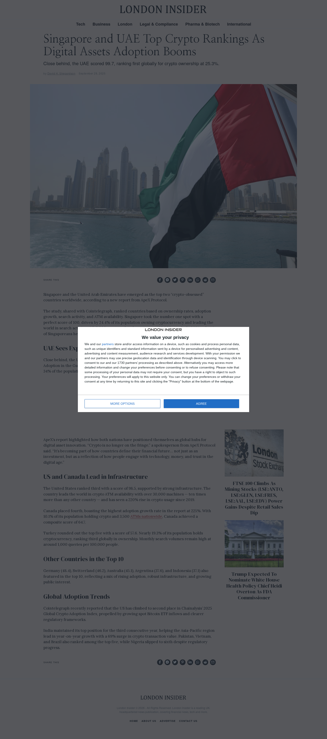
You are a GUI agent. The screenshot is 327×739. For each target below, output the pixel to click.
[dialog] (163, 369)
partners (108, 344)
